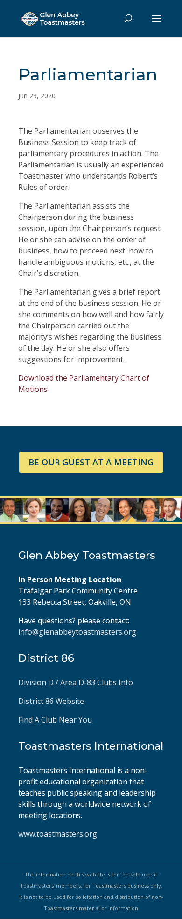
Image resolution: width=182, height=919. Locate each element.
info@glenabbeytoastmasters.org (77, 632)
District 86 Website (51, 701)
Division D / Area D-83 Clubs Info (76, 682)
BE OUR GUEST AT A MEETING (91, 462)
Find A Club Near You (55, 720)
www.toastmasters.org (57, 834)
